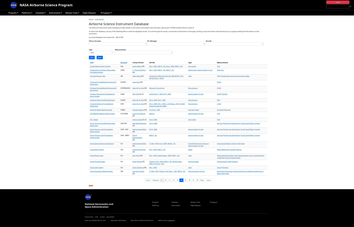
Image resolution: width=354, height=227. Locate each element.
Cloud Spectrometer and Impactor (102, 144)
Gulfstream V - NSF (155, 94)
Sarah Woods (137, 162)
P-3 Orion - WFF (154, 110)
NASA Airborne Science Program (46, 5)
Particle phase (222, 162)
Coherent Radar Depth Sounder (101, 110)
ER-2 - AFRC (153, 66)
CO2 (218, 114)
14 (182, 180)
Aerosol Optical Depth (232, 158)
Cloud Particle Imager (97, 162)
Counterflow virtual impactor (198, 144)
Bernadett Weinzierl (139, 123)
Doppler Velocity (235, 150)
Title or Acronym (95, 41)
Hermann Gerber (138, 171)
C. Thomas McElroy (139, 70)
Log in (338, 2)
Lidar (190, 76)
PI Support (105, 13)
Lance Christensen (138, 114)
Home (91, 19)
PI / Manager (152, 41)
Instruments (54, 13)
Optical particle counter (196, 171)
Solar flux (220, 70)
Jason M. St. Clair (138, 88)
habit (229, 162)
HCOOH (224, 94)
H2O (218, 76)
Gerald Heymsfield (138, 150)
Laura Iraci (136, 82)
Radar (197, 110)
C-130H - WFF (153, 144)
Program (12, 13)
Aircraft (208, 41)
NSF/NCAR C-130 (177, 76)
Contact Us (171, 220)
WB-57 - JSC (161, 66)
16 (189, 180)
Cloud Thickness (222, 168)
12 (174, 180)
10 (166, 180)
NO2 (218, 100)
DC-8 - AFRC (170, 66)
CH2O (219, 82)
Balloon (152, 114)
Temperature (225, 76)
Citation (152, 162)
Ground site (160, 88)
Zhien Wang (136, 76)
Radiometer (192, 70)
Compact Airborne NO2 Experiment (102, 100)
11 (170, 180)
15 (185, 180)
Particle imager (193, 162)
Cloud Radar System (97, 150)
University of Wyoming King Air (160, 76)
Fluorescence (192, 88)
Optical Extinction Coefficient (244, 171)
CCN (218, 66)
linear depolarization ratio (243, 156)
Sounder (191, 110)
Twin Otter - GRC (171, 171)
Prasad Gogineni (138, 110)
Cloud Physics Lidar (96, 156)
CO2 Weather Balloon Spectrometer (102, 114)
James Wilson (137, 66)
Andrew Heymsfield (139, 129)
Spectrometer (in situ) (204, 70)
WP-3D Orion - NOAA (156, 78)
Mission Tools (71, 13)
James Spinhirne (138, 168)
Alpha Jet (152, 88)
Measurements (120, 50)
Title (92, 63)
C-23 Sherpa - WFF (172, 104)
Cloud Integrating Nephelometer (101, 171)
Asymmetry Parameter (225, 171)
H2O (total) (241, 144)
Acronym (123, 63)
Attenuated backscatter (225, 156)
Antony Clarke (137, 120)
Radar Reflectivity (223, 150)
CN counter (192, 66)
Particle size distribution (231, 123)
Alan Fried (135, 94)
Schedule (39, 13)
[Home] (14, 5)
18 (197, 180)
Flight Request (89, 13)
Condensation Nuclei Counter (100, 66)
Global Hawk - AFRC (164, 156)
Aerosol (233, 76)
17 (193, 180)
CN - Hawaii (94, 120)
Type (90, 50)
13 (178, 180)
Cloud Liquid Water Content (250, 123)
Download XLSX (91, 185)
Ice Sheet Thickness (224, 110)
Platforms (26, 13)
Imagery (235, 162)
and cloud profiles (243, 76)
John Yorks (136, 156)
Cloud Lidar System (96, 168)
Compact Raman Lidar (97, 76)
